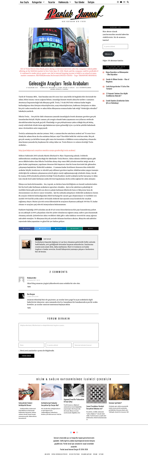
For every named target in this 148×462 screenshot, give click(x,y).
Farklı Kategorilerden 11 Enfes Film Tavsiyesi (117, 87)
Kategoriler (37, 2)
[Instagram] (118, 2)
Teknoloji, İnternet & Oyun (51, 87)
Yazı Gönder (80, 2)
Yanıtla (29, 287)
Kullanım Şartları (86, 454)
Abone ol (108, 54)
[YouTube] (121, 2)
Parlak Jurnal (64, 449)
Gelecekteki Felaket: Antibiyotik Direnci (26, 404)
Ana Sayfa (24, 2)
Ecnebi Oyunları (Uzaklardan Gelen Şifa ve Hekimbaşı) (117, 101)
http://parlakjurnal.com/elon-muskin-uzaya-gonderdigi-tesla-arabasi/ (47, 150)
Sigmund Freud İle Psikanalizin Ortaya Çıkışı (74, 400)
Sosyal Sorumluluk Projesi (59, 454)
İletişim (91, 2)
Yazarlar (51, 2)
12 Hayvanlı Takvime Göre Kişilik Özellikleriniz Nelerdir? (117, 94)
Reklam (95, 454)
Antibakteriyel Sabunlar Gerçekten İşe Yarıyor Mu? (50, 404)
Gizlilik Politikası (74, 454)
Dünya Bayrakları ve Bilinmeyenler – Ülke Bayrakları (117, 73)
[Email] (124, 2)
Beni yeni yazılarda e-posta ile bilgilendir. (37, 351)
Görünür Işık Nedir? (115, 403)
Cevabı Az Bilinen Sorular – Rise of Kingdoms (117, 80)
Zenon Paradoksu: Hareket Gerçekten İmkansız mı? (95, 407)
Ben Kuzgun (31, 294)
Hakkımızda (63, 2)
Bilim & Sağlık (69, 87)
